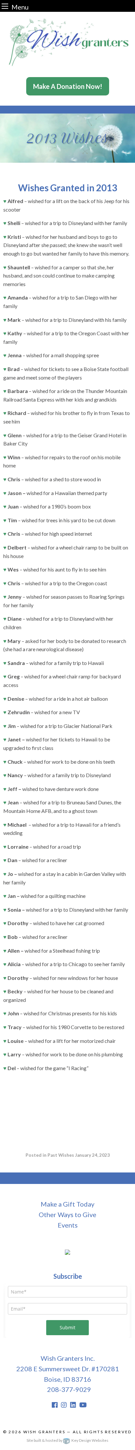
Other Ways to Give (67, 1214)
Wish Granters (44, 1431)
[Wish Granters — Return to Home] (67, 41)
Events (68, 1225)
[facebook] (55, 1405)
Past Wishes (61, 1155)
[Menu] (5, 6)
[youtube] (83, 1405)
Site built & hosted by (67, 1440)
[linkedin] (73, 1405)
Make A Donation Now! (67, 86)
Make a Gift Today (67, 1204)
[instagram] (64, 1405)
